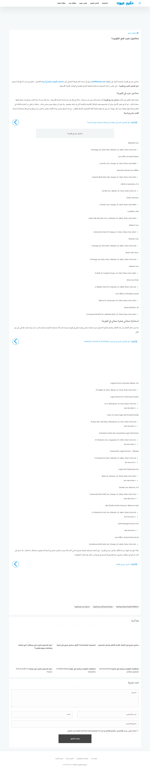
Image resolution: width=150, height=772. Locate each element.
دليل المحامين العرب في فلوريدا (102, 607)
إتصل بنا (94, 758)
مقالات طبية (61, 3)
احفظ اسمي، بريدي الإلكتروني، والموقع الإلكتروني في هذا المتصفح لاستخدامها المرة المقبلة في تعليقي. (102, 731)
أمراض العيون (94, 3)
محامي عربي (132, 33)
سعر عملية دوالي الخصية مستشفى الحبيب (123, 19)
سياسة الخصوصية (82, 758)
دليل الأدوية (59, 758)
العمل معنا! (69, 758)
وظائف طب (72, 3)
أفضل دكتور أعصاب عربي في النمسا (111, 21)
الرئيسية (105, 3)
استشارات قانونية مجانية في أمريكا (127, 607)
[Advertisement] (75, 62)
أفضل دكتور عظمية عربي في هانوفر (135, 21)
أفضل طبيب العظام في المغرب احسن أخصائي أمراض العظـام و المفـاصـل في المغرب (99, 14)
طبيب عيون (83, 3)
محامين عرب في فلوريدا (82, 607)
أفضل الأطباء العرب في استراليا (86, 21)
